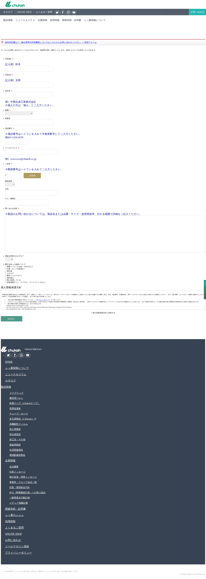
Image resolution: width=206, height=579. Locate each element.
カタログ (8, 12)
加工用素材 (15, 429)
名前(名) (8, 75)
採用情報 (54, 20)
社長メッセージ (17, 471)
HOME (9, 361)
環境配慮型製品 (17, 455)
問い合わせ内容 (11, 208)
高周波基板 (15, 408)
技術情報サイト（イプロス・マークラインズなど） (26, 282)
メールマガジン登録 (17, 546)
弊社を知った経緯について (15, 264)
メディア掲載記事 (18, 503)
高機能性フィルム (18, 424)
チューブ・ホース (18, 413)
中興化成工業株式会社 (15, 4)
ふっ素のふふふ (14, 515)
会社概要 (13, 466)
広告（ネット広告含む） (16, 269)
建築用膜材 (15, 444)
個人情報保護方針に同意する (103, 313)
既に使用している (14, 280)
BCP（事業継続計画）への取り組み (27, 492)
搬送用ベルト (16, 398)
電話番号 (8, 128)
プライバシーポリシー (43, 300)
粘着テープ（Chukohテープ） (24, 403)
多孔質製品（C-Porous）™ (22, 418)
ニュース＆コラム (25, 20)
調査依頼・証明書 (71, 20)
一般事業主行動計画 (19, 497)
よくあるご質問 (44, 12)
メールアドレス (11, 148)
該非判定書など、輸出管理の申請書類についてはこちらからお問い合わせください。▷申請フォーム (51, 42)
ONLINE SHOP (24, 12)
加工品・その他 (17, 439)
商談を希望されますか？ (14, 256)
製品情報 (8, 20)
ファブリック (16, 393)
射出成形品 (15, 434)
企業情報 (42, 20)
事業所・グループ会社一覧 (23, 482)
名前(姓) (8, 59)
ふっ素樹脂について (95, 20)
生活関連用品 (16, 450)
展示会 (9, 271)
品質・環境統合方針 (19, 487)
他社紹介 (10, 278)
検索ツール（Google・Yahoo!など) (20, 266)
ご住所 (7, 164)
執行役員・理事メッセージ (23, 477)
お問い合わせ (197, 12)
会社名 (7, 91)
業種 (7, 110)
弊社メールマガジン (14, 275)
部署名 (7, 118)
